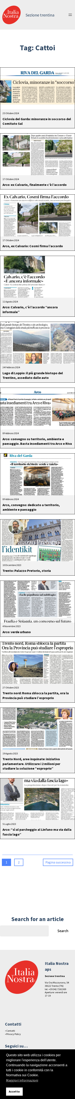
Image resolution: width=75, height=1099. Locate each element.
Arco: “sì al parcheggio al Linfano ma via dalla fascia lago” (36, 831)
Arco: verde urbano (16, 632)
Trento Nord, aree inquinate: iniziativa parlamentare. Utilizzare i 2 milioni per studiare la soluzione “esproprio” (31, 763)
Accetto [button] (14, 1091)
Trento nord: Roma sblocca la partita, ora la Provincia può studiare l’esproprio (35, 695)
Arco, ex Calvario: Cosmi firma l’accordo (32, 246)
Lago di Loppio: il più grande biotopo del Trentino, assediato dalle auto (32, 375)
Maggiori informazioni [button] (22, 1080)
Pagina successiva (58, 862)
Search (63, 931)
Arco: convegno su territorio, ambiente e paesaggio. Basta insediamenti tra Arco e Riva (37, 441)
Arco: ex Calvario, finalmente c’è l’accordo (34, 185)
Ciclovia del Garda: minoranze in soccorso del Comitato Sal (36, 121)
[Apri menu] (70, 14)
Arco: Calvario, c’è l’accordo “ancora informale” (30, 309)
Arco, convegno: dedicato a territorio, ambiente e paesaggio (31, 507)
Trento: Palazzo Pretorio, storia (26, 570)
